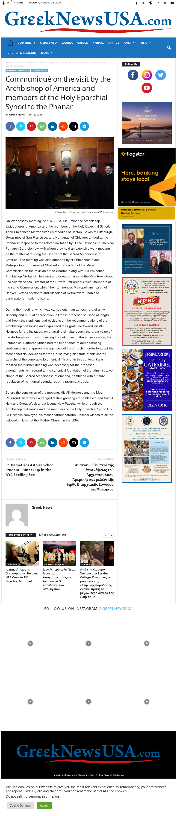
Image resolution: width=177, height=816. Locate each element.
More (45, 53)
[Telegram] (84, 126)
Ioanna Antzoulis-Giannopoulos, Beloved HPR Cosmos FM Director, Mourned (22, 575)
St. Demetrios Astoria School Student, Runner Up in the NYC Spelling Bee (30, 470)
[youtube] (146, 88)
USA (144, 43)
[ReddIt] (63, 126)
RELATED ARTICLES (20, 535)
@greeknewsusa (116, 608)
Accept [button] (44, 805)
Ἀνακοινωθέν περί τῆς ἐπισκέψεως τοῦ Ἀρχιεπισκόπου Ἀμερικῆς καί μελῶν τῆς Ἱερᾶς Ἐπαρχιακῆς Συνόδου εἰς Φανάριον (90, 477)
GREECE (82, 43)
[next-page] (111, 535)
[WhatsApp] (42, 126)
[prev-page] (105, 535)
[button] (169, 48)
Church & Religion (26, 62)
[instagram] (146, 75)
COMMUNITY (26, 43)
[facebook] (133, 75)
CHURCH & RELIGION (22, 53)
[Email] (73, 126)
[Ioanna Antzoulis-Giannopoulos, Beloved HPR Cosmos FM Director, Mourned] (22, 553)
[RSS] (158, 3)
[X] (165, 3)
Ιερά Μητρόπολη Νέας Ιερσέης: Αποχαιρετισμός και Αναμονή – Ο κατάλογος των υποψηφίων (59, 579)
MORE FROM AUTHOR (52, 535)
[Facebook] (136, 3)
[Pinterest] (31, 126)
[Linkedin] (52, 126)
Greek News (17, 114)
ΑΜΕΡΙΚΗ (130, 43)
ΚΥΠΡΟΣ (98, 43)
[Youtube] (172, 3)
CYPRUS (113, 43)
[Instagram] (143, 3)
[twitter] (160, 75)
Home (9, 62)
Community (39, 70)
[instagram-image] (30, 643)
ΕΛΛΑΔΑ (67, 43)
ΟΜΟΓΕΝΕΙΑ (48, 43)
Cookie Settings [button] (20, 805)
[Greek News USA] (88, 22)
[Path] (150, 3)
